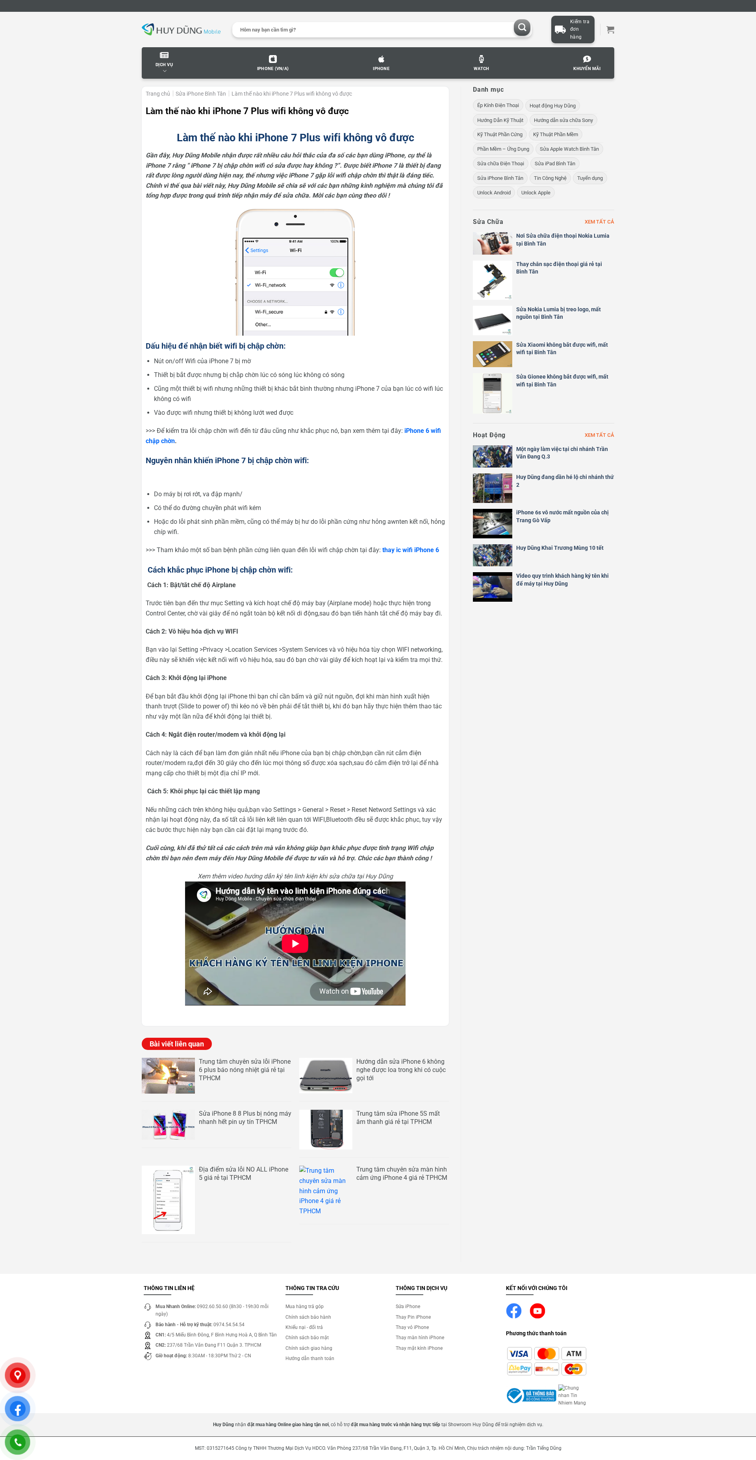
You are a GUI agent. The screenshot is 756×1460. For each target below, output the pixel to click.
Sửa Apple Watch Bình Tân (569, 149)
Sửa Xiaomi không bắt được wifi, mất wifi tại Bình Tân (562, 349)
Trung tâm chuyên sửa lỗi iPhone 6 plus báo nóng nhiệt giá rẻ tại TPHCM (245, 1070)
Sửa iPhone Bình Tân (201, 94)
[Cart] (610, 29)
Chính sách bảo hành (308, 1317)
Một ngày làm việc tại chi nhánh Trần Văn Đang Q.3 (562, 453)
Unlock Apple (535, 193)
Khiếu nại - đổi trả (304, 1327)
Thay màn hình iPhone (420, 1337)
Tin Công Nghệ (550, 178)
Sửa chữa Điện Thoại (500, 163)
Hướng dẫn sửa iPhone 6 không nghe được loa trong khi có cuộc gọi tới (401, 1070)
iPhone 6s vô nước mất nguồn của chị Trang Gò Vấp (562, 516)
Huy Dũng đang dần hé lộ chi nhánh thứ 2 (565, 481)
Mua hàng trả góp (304, 1306)
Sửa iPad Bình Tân (555, 163)
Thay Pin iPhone (413, 1317)
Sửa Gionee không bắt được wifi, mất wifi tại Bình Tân (562, 380)
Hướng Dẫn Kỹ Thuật (500, 120)
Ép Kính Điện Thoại (498, 105)
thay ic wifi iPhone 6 (410, 550)
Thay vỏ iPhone (412, 1327)
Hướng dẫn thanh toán (309, 1358)
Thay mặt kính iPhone (419, 1348)
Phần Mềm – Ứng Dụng (503, 149)
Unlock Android (494, 193)
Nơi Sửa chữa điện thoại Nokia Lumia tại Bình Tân (563, 240)
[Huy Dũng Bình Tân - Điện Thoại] (181, 29)
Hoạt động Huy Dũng (553, 106)
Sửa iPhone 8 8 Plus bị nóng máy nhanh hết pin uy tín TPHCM (245, 1117)
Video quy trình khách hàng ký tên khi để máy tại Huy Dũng (562, 580)
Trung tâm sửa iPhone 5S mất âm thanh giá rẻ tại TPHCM (398, 1117)
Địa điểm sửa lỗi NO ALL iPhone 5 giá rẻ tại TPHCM (243, 1173)
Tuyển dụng (590, 178)
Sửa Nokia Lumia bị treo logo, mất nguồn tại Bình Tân (558, 313)
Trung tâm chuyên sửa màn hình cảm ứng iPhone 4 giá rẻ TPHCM (401, 1173)
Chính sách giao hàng (308, 1348)
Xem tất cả (599, 222)
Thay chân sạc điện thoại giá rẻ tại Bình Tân (559, 268)
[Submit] (522, 27)
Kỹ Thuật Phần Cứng (500, 134)
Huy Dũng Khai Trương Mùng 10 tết (560, 548)
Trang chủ (158, 94)
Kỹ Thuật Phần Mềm (555, 134)
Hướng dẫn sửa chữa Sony (563, 120)
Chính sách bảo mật (307, 1337)
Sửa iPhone (408, 1306)
